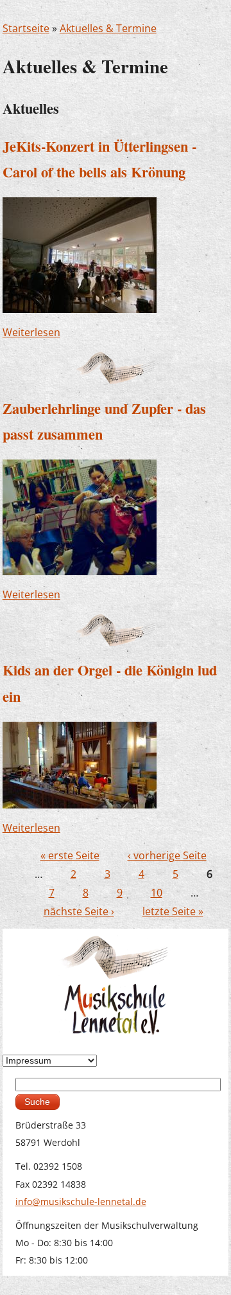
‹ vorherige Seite (167, 855)
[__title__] (80, 254)
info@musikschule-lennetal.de (80, 1201)
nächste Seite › (79, 911)
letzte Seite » (172, 911)
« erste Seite (69, 855)
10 (156, 893)
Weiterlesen (31, 332)
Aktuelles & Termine (108, 28)
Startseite (26, 28)
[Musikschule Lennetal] (115, 984)
